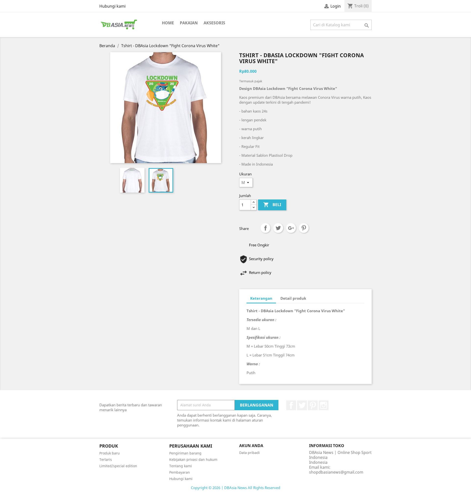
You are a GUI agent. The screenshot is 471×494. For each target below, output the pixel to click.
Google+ (291, 228)
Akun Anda (251, 445)
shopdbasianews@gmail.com (336, 472)
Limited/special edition (118, 466)
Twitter (302, 405)
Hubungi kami (112, 6)
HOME (168, 23)
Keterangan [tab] (261, 298)
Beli (272, 205)
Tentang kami (180, 466)
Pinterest (304, 228)
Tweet (278, 228)
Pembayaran (179, 472)
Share (265, 228)
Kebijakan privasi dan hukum (193, 459)
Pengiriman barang (185, 453)
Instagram (323, 405)
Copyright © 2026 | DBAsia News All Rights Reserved (235, 487)
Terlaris (105, 459)
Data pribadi (249, 452)
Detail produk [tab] (293, 298)
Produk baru (109, 453)
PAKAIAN (189, 23)
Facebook (291, 405)
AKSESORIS (214, 23)
